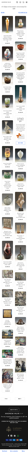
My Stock (4, 451)
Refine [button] (2, 12)
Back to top (13, 409)
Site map (24, 445)
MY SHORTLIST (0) (22, 12)
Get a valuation (14, 451)
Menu (23, 451)
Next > (20, 398)
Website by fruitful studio (14, 446)
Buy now (20, 142)
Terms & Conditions (17, 445)
